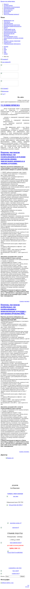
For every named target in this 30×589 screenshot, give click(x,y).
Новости (6, 4)
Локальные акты (8, 23)
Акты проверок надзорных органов (13, 38)
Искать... (3, 576)
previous (6, 46)
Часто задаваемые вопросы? (11, 14)
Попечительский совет (10, 32)
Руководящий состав (9, 29)
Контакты (6, 12)
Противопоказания (9, 8)
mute (5, 52)
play (5, 48)
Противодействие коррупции (12, 25)
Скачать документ (24, 301)
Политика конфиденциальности (12, 26)
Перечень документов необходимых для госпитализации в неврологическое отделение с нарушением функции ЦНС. (13, 309)
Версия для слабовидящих (8, 1)
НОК (5, 39)
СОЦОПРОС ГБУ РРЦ (15, 568)
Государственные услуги (10, 36)
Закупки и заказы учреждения (12, 41)
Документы (7, 22)
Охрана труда (7, 42)
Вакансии (6, 35)
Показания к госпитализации (12, 7)
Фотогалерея (7, 11)
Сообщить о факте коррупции (15, 493)
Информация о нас (9, 20)
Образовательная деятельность (12, 43)
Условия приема (8, 5)
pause (5, 49)
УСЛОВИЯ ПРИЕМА (10, 105)
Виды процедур (8, 10)
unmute (6, 53)
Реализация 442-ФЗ (9, 33)
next (5, 51)
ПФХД (6, 27)
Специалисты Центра (10, 30)
